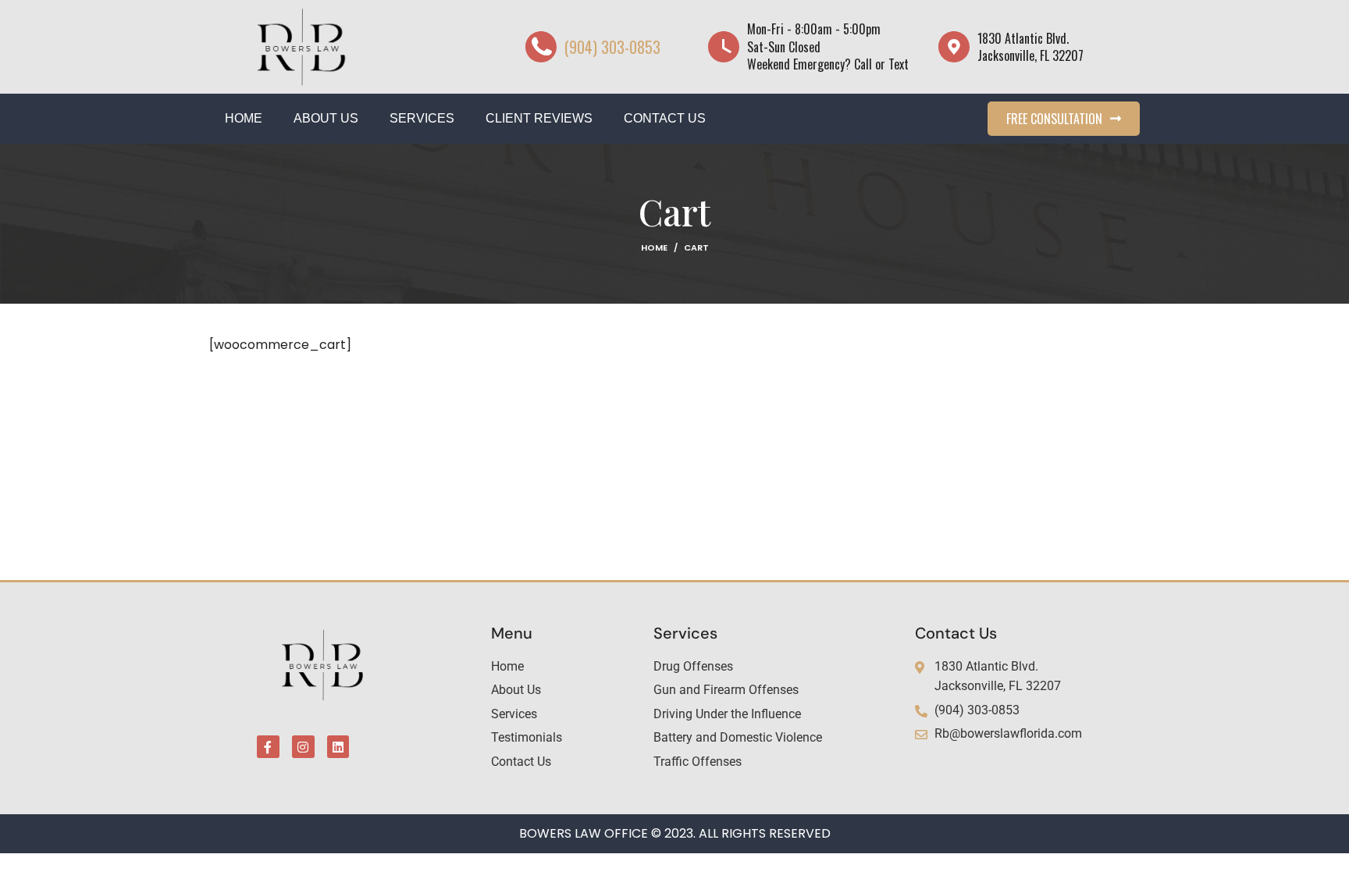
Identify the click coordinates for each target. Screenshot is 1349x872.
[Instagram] (303, 746)
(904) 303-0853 (612, 47)
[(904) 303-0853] (541, 46)
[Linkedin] (338, 746)
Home (654, 247)
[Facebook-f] (268, 746)
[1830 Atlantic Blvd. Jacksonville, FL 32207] (954, 46)
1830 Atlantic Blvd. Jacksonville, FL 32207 (1030, 47)
